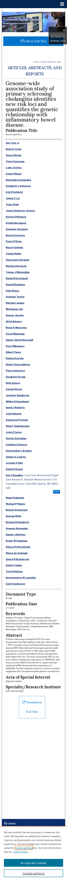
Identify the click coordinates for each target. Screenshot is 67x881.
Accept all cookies (34, 863)
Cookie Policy (20, 851)
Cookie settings (23, 847)
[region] (33, 853)
